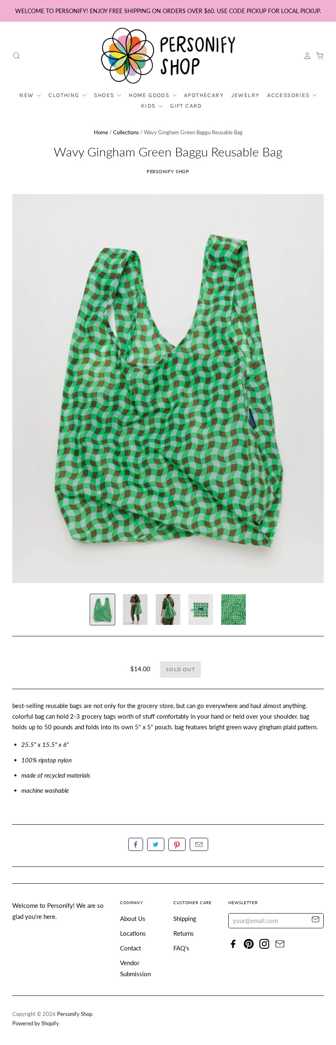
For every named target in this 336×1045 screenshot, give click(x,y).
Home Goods (150, 95)
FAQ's (181, 948)
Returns (183, 933)
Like (135, 844)
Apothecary (204, 95)
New (27, 95)
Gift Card (186, 105)
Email (199, 844)
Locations (133, 933)
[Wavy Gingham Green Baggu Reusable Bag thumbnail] (102, 609)
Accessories (289, 95)
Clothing (64, 95)
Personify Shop (168, 171)
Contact (130, 948)
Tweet (155, 844)
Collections (126, 132)
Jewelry (246, 95)
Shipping (184, 918)
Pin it (177, 844)
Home (101, 132)
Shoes (105, 95)
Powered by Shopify (35, 1023)
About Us (132, 918)
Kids (149, 105)
